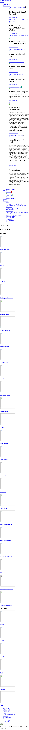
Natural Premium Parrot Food (16, 135)
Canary (2, 640)
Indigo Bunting (4, 443)
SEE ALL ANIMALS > (11, 198)
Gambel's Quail (4, 362)
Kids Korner (9, 203)
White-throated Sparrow (6, 605)
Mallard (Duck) (4, 459)
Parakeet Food (12, 165)
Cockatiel (2, 656)
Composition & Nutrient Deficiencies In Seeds (17, 212)
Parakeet (2, 689)
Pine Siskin (3, 492)
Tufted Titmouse (4, 572)
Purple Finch (3, 508)
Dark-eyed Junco (4, 314)
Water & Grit (9, 219)
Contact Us (5, 716)
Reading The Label (10, 216)
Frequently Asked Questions (12, 208)
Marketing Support (7, 717)
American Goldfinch (5, 249)
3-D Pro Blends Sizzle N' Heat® (17, 74)
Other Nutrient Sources (11, 213)
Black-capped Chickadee (6, 298)
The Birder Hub (9, 211)
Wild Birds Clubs (10, 209)
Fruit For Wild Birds (10, 217)
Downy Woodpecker (5, 330)
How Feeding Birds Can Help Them (14, 204)
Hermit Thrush (4, 411)
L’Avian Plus (6, 711)
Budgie (2, 624)
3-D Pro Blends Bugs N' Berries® (17, 7)
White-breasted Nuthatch (6, 589)
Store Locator (6, 708)
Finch (1, 673)
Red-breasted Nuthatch (6, 540)
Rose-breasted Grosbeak (6, 556)
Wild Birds (8, 192)
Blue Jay (2, 265)
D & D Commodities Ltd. (9, 714)
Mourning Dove (4, 475)
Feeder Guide (9, 207)
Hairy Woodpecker (5, 395)
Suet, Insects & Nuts (11, 220)
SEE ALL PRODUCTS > (12, 189)
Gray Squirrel (3, 378)
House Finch (3, 427)
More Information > (13, 17)
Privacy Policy (6, 720)
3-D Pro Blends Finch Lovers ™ (17, 49)
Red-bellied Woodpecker (6, 524)
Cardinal (2, 281)
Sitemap (5, 718)
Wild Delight (6, 710)
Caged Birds (9, 195)
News (7, 222)
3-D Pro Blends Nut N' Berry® (16, 62)
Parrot (1, 705)
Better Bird (6, 713)
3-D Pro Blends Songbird (15, 87)
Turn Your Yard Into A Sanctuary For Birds (16, 205)
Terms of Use (6, 721)
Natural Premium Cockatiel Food (17, 102)
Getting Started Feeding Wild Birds (14, 215)
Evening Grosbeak (4, 346)
